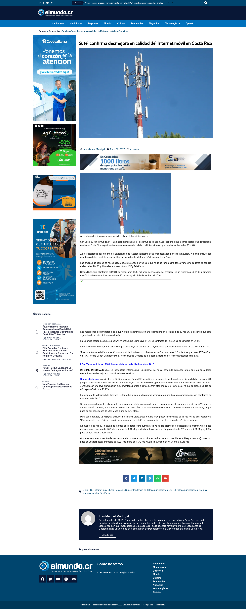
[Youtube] (48, 3)
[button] (206, 3)
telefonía (203, 490)
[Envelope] (73, 579)
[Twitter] (44, 3)
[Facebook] (40, 3)
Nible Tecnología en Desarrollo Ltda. (150, 605)
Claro (85, 490)
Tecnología (171, 23)
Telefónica (105, 493)
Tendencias (137, 23)
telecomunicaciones (188, 490)
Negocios (154, 23)
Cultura (121, 23)
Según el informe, (89, 379)
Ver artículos (107, 535)
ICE (91, 490)
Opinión (190, 23)
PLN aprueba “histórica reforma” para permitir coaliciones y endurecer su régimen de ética (125, 3)
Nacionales (58, 23)
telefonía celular (91, 493)
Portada (43, 31)
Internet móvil (101, 490)
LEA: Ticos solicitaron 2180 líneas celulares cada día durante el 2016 (117, 364)
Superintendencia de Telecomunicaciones (146, 490)
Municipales (76, 23)
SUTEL (172, 490)
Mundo (107, 23)
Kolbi (111, 490)
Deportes (93, 23)
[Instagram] (52, 3)
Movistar (120, 490)
